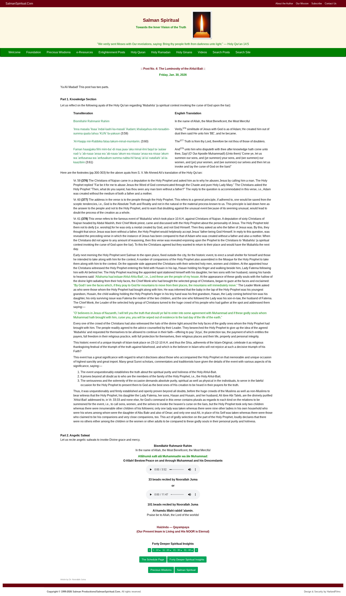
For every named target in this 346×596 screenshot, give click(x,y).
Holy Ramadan (160, 52)
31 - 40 (187, 550)
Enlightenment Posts (112, 52)
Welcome (14, 52)
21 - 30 (177, 550)
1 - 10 (156, 550)
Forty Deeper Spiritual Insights (187, 559)
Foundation (33, 52)
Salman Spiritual (186, 569)
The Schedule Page (153, 559)
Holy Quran (138, 52)
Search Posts (221, 52)
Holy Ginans (184, 52)
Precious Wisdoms (59, 52)
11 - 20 (166, 550)
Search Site (243, 52)
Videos (202, 52)
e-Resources (84, 52)
